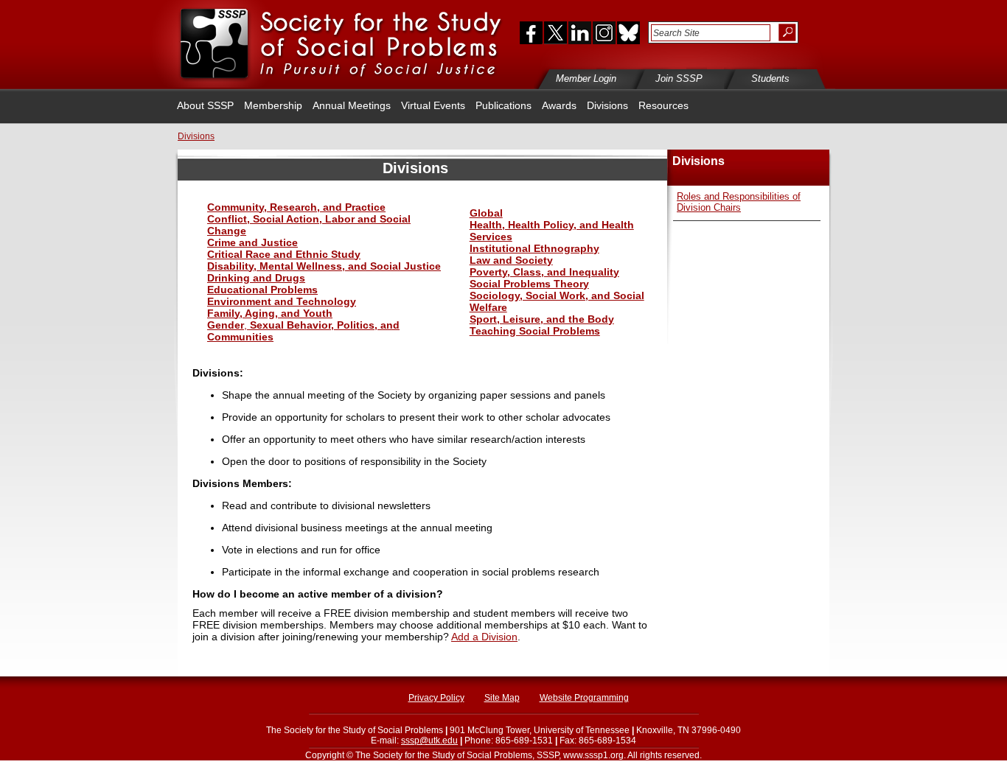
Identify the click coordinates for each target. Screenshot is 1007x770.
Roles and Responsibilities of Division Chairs (739, 202)
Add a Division (484, 637)
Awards (559, 105)
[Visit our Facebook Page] (528, 32)
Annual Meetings (352, 105)
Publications (503, 105)
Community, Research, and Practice (296, 207)
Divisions (607, 105)
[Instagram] (604, 32)
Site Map (502, 698)
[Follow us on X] (556, 32)
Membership (273, 105)
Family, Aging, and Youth (269, 313)
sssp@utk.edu (429, 740)
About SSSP (205, 105)
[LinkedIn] (580, 32)
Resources (663, 105)
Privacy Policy (436, 698)
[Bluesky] (627, 32)
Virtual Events (433, 105)
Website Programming (584, 698)
